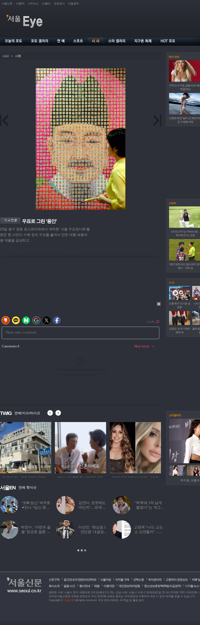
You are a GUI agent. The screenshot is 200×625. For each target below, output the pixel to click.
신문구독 (54, 579)
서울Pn (20, 3)
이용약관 (109, 586)
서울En (46, 3)
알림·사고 (69, 586)
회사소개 (54, 586)
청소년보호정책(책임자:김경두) (162, 586)
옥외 (92, 579)
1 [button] (78, 550)
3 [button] (85, 550)
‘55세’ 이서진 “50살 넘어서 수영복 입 (36, 531)
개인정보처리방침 (129, 586)
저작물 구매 (122, 579)
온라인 (85, 579)
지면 (78, 579)
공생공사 (59, 3)
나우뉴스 (33, 3)
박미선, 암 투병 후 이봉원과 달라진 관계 (92, 531)
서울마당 (105, 579)
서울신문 (7, 3)
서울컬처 (73, 3)
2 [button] (82, 550)
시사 (6, 56)
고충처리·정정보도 (177, 579)
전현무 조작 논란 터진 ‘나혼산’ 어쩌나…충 (148, 531)
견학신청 (138, 579)
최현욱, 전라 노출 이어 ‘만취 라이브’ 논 (35, 507)
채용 (97, 586)
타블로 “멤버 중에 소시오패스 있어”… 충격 (148, 507)
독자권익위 (154, 579)
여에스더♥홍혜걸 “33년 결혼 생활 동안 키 (92, 507)
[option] (25, 446)
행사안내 (84, 586)
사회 (18, 56)
